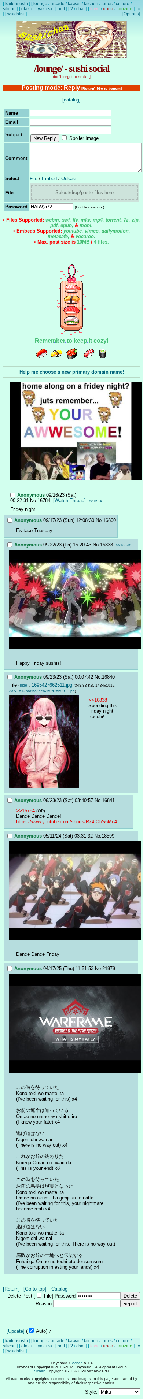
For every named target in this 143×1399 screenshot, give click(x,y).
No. (33, 500)
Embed (49, 178)
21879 (108, 968)
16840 (108, 677)
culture (122, 3)
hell (61, 8)
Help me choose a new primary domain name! (71, 372)
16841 (108, 800)
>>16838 (97, 700)
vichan (77, 1363)
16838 (106, 545)
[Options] (131, 13)
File (33, 178)
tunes (107, 3)
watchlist (16, 13)
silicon (9, 8)
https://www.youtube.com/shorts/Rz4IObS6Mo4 (66, 821)
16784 (43, 500)
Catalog (59, 1289)
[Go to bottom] (109, 88)
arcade (58, 3)
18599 (108, 836)
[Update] (16, 1331)
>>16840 (123, 545)
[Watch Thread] (69, 500)
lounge (40, 3)
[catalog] (71, 100)
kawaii (74, 3)
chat (80, 8)
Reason (44, 1303)
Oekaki (68, 178)
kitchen (91, 3)
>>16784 (25, 810)
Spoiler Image (84, 138)
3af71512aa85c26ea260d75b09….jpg (42, 691)
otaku (26, 8)
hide (23, 685)
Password (65, 1296)
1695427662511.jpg (52, 685)
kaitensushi (16, 3)
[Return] (88, 88)
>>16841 (96, 501)
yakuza (45, 8)
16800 (109, 520)
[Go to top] (34, 1289)
